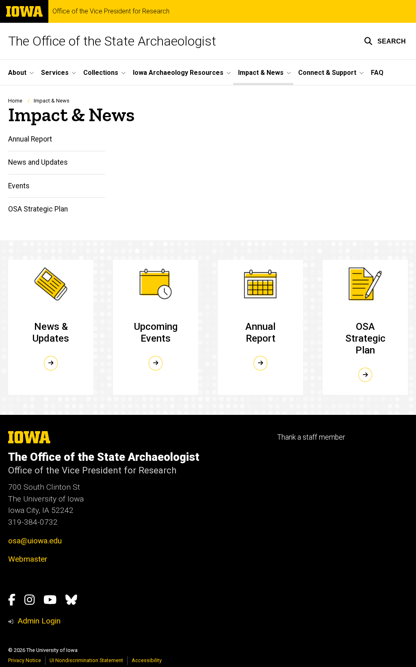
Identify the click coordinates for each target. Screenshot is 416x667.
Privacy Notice (24, 660)
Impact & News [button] (261, 72)
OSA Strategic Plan (38, 209)
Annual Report (30, 139)
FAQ (377, 72)
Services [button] (55, 72)
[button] (385, 41)
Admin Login (39, 621)
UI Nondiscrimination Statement (86, 660)
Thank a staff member (311, 437)
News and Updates (38, 162)
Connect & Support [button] (327, 72)
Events (19, 186)
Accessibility (147, 660)
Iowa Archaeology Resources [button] (178, 72)
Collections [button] (100, 72)
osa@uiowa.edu (35, 540)
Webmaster (28, 559)
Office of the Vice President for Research (110, 11)
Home (15, 101)
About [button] (17, 72)
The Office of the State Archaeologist (112, 41)
